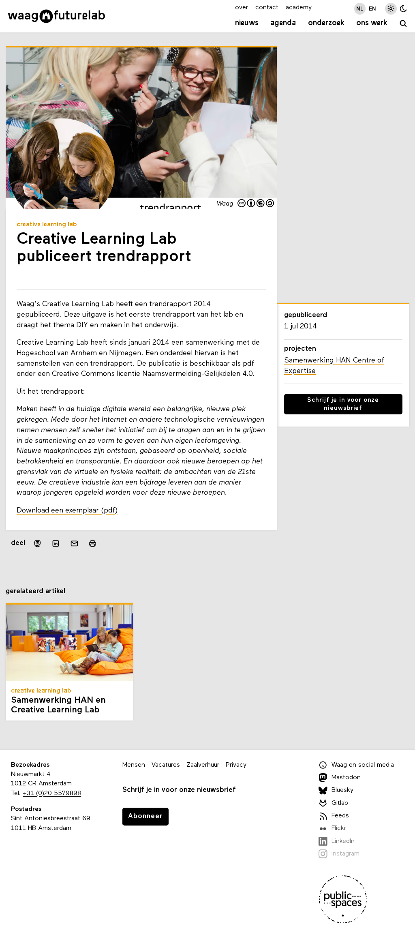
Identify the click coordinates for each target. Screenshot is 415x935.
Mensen (133, 765)
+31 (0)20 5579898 (52, 793)
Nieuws (247, 23)
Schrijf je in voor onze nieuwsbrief (343, 404)
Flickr (339, 828)
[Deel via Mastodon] (37, 543)
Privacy (236, 765)
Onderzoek (326, 23)
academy (299, 7)
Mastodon (346, 777)
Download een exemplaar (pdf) (67, 510)
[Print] (92, 543)
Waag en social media (363, 765)
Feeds (340, 816)
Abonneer (145, 816)
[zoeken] (403, 24)
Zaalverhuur (202, 765)
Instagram (345, 854)
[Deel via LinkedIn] (56, 543)
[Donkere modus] (403, 9)
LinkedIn (343, 841)
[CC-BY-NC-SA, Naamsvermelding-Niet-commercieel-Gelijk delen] (256, 204)
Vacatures (166, 765)
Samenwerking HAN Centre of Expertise (334, 366)
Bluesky (342, 790)
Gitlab (340, 803)
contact (266, 7)
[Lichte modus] (391, 9)
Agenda (283, 23)
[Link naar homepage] (56, 16)
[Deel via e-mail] (74, 543)
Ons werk (371, 23)
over (241, 7)
